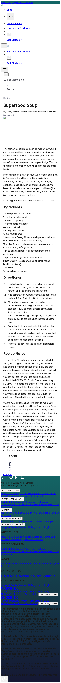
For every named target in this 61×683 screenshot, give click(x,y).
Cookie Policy (17, 594)
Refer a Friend (42, 513)
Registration (37, 527)
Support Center (9, 527)
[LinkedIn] (6, 589)
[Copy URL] (10, 470)
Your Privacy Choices (48, 594)
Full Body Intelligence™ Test (16, 502)
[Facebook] (3, 589)
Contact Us (24, 527)
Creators (39, 521)
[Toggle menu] (4, 45)
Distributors (27, 521)
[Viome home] (12, 478)
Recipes (11, 89)
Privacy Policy (27, 591)
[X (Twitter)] (16, 589)
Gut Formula (28, 504)
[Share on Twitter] (10, 463)
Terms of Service (10, 591)
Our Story (6, 513)
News (14, 513)
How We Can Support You (15, 493)
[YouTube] (9, 589)
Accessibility (31, 594)
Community (28, 513)
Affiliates (16, 521)
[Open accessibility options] (4, 679)
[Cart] (6, 74)
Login (47, 527)
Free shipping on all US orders (17, 2)
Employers (49, 521)
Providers (6, 521)
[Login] (8, 31)
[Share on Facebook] (10, 461)
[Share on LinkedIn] (10, 465)
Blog (19, 513)
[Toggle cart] (9, 34)
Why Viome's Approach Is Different (24, 496)
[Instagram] (13, 589)
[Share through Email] (10, 467)
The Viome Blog (15, 79)
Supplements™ (13, 504)
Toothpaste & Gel (44, 504)
